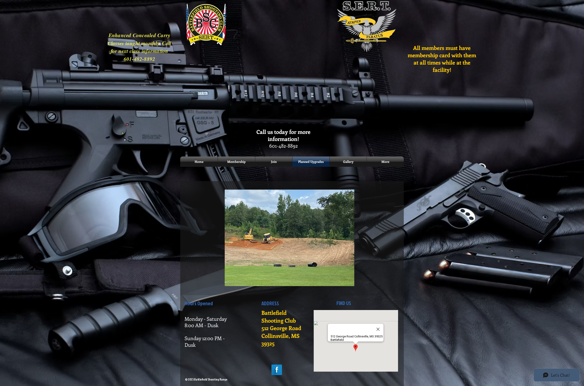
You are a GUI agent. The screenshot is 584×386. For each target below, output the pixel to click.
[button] (289, 238)
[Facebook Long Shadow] (276, 370)
